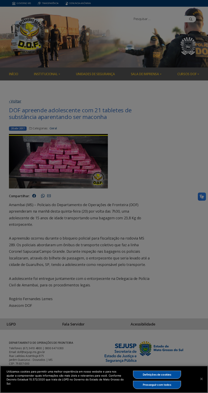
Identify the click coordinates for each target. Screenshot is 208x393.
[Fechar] (201, 378)
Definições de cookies (157, 374)
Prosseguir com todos (157, 384)
